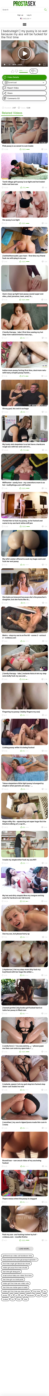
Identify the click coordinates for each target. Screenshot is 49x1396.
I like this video (12, 71)
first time (36, 1291)
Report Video (13, 88)
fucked (5, 1299)
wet (22, 1295)
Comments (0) (13, 98)
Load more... (24, 1249)
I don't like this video (16, 71)
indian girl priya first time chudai (15, 1268)
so (16, 1295)
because (30, 1295)
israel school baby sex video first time (17, 1275)
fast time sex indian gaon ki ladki (15, 1287)
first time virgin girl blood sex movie (16, 1264)
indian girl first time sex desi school (16, 1291)
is (11, 1295)
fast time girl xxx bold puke (13, 1279)
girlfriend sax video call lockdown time (17, 1256)
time (25, 1299)
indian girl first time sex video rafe (16, 1283)
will (44, 1295)
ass (38, 1295)
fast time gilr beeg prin (11, 1271)
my (45, 1291)
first (18, 1299)
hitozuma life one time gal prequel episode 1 (20, 1260)
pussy (5, 1295)
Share (9, 93)
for (13, 1299)
